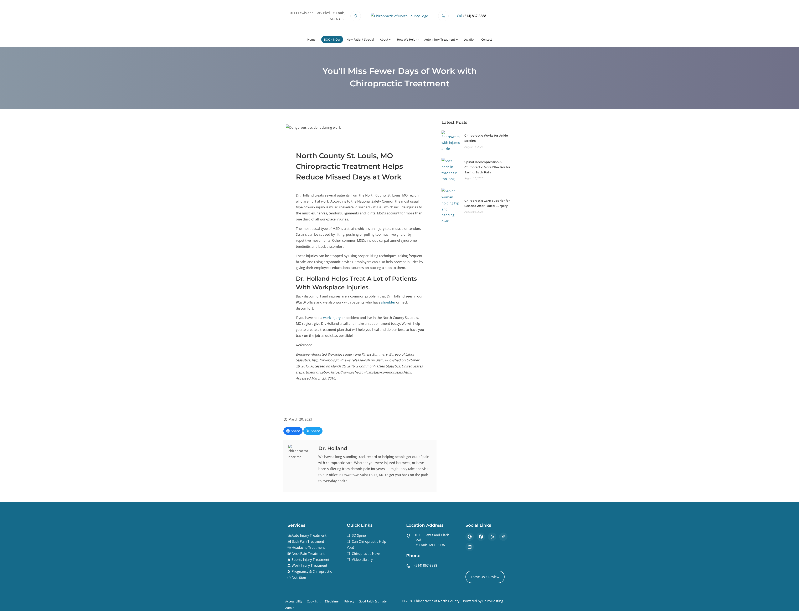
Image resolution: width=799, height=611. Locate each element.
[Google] (469, 537)
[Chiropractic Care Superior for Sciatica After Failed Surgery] (451, 206)
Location (469, 39)
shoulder (388, 302)
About (384, 39)
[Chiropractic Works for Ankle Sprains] (451, 140)
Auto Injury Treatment (439, 39)
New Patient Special (360, 39)
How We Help (406, 39)
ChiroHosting (492, 601)
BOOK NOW (332, 39)
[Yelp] (492, 537)
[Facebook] (481, 537)
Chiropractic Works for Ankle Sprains (486, 138)
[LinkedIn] (469, 547)
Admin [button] (289, 608)
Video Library (362, 559)
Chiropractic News (366, 553)
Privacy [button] (349, 601)
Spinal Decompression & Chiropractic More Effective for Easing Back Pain (487, 167)
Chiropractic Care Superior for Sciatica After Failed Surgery (487, 203)
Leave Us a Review (485, 577)
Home (311, 39)
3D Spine (359, 535)
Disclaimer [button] (332, 601)
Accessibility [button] (293, 601)
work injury (332, 317)
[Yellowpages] (503, 537)
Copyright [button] (313, 601)
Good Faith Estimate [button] (373, 601)
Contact (486, 39)
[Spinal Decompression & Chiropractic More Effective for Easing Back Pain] (451, 169)
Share (295, 431)
